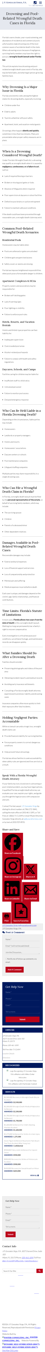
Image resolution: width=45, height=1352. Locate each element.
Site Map (6, 1350)
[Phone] (35, 2)
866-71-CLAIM (8, 1261)
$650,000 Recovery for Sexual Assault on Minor (21, 1169)
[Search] (39, 1271)
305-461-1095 (27, 1257)
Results (10, 1091)
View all (33, 1175)
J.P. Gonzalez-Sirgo (29, 806)
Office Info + (20, 1261)
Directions (6, 1058)
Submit (22, 1019)
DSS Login (14, 1350)
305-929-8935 (37, 5)
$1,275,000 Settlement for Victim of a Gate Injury (22, 1135)
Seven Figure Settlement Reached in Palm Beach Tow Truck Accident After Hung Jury (21, 1143)
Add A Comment (15, 969)
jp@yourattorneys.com (33, 819)
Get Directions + (31, 1261)
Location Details (8, 1054)
